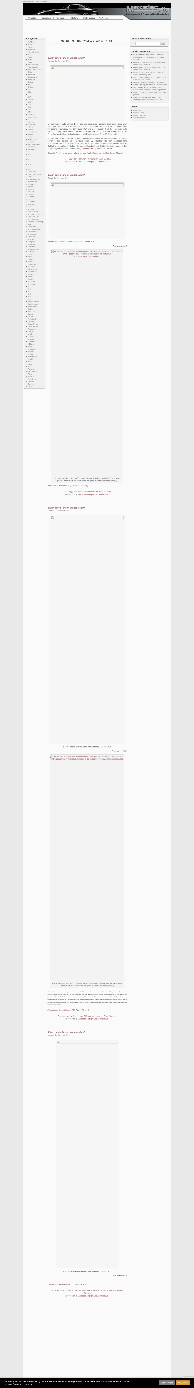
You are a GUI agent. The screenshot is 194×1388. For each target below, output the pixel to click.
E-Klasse (31, 114)
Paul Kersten (138, 92)
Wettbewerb (32, 371)
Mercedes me (33, 212)
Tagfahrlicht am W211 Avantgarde (152, 82)
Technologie (32, 319)
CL (29, 94)
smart (30, 299)
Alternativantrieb (34, 52)
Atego (30, 62)
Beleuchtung (32, 77)
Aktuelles (32, 18)
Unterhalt (31, 339)
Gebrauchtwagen (34, 144)
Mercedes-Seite (28, 1)
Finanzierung (32, 132)
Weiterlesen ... (88, 149)
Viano (30, 361)
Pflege (30, 257)
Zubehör (31, 381)
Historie (74, 18)
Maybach (31, 204)
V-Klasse (31, 344)
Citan (30, 92)
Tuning (30, 331)
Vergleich (31, 351)
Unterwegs (32, 341)
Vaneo (30, 346)
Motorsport (32, 234)
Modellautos (32, 227)
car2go (30, 89)
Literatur (31, 197)
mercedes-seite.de (94, 1290)
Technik (30, 316)
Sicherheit (31, 281)
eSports (30, 127)
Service (30, 276)
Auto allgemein (33, 67)
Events (30, 129)
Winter (30, 374)
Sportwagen (32, 306)
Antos (30, 57)
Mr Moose (31, 237)
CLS (29, 107)
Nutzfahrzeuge (33, 249)
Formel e (31, 137)
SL (29, 286)
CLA (29, 97)
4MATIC (31, 42)
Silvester (107, 159)
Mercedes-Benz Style (36, 214)
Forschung (32, 139)
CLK (29, 104)
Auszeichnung (33, 64)
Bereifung (31, 79)
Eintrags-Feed (138, 113)
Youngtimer (32, 379)
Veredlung (31, 349)
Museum (31, 239)
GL (29, 152)
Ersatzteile (31, 124)
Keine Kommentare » (101, 162)
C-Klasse (31, 87)
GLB (29, 157)
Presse (30, 262)
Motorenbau (32, 232)
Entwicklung (32, 117)
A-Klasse (31, 45)
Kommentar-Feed (139, 115)
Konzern (31, 192)
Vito (29, 366)
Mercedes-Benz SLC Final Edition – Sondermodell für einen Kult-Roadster (149, 57)
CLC (29, 102)
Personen (31, 254)
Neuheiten (31, 244)
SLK (29, 291)
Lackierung (32, 194)
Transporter (32, 329)
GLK (29, 164)
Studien (30, 314)
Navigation (31, 242)
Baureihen (46, 18)
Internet (30, 187)
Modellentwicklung (34, 229)
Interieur (31, 184)
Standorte (31, 311)
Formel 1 (31, 134)
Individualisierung (34, 179)
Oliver (135, 62)
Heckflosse (32, 172)
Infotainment (32, 182)
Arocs (30, 59)
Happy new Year (75, 159)
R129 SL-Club (33, 269)
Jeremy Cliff (121, 751)
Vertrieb (30, 359)
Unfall (30, 334)
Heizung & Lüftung (34, 174)
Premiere (31, 259)
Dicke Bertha (89, 18)
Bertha (30, 82)
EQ (29, 119)
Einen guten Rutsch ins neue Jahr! (66, 58)
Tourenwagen (33, 326)
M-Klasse (31, 202)
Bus (29, 84)
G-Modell (31, 142)
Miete (30, 224)
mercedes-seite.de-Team (92, 159)
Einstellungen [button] (167, 1383)
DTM (29, 112)
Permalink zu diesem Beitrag (59, 486)
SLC (29, 289)
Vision (30, 364)
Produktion (32, 264)
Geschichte (32, 147)
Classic (30, 99)
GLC (29, 159)
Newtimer (31, 247)
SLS (29, 296)
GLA (29, 154)
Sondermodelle (33, 301)
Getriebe (31, 149)
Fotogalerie (60, 18)
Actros (30, 47)
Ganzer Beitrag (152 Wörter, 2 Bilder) (107, 153)
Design (30, 109)
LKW (29, 199)
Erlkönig (31, 122)
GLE (29, 162)
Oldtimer (31, 252)
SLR (29, 294)
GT (29, 169)
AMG (30, 54)
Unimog (30, 336)
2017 (57, 1290)
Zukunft (30, 386)
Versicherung (32, 356)
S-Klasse (31, 274)
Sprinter (30, 309)
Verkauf (30, 354)
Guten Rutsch (65, 1290)
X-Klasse (31, 376)
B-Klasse (31, 72)
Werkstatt (31, 369)
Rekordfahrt (32, 271)
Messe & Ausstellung (35, 222)
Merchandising (33, 219)
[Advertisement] (97, 27)
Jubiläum (31, 189)
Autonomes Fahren (35, 69)
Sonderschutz (33, 304)
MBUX (30, 207)
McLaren (31, 209)
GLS (29, 167)
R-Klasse (31, 266)
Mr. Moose (103, 18)
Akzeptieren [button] (183, 1383)
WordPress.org (139, 118)
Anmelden (137, 110)
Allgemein (31, 50)
